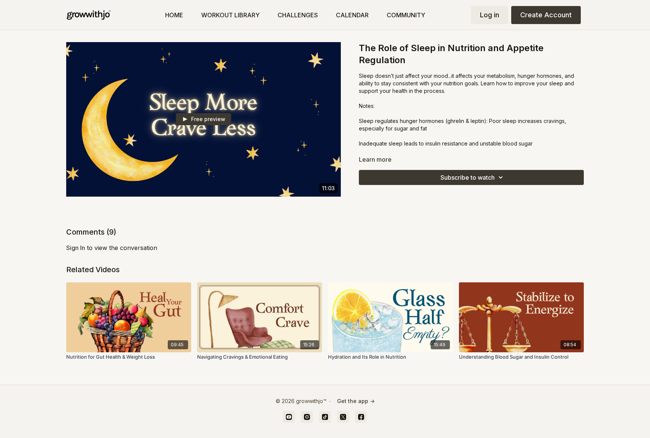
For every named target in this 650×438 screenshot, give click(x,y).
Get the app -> (356, 401)
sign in (75, 248)
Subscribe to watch (467, 177)
